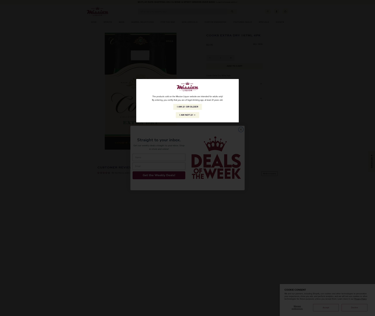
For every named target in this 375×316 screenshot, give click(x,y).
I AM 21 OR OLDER (187, 107)
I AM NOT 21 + (187, 115)
